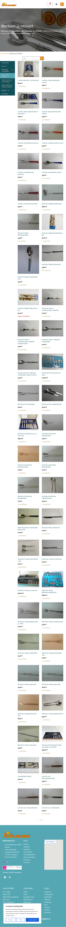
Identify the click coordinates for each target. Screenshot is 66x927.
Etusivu (25, 844)
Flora (46, 905)
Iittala (25, 894)
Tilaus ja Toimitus (29, 857)
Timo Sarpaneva (8, 902)
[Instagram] (9, 877)
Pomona (47, 907)
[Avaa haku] (62, 4)
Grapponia (47, 892)
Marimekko (27, 902)
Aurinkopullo (48, 894)
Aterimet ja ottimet (5, 76)
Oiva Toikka (7, 892)
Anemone (47, 899)
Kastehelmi (48, 897)
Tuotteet (26, 847)
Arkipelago (47, 902)
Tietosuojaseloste (29, 854)
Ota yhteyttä (27, 852)
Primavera (47, 912)
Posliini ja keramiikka (5, 70)
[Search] (42, 58)
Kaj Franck (6, 899)
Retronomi (4, 53)
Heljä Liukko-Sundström (11, 897)
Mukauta (11, 920)
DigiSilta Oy (46, 919)
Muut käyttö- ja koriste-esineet (7, 86)
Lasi (3, 66)
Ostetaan (5, 94)
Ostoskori (26, 849)
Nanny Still (6, 894)
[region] (22, 913)
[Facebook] (5, 877)
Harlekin (47, 910)
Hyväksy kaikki (32, 920)
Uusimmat (5, 63)
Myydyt (4, 90)
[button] (56, 4)
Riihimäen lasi (28, 899)
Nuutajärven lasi (28, 897)
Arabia (25, 892)
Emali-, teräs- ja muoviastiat (7, 81)
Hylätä (20, 920)
